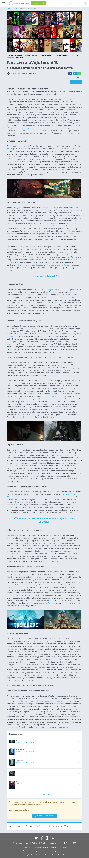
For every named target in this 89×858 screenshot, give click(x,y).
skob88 (63, 826)
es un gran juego (18, 128)
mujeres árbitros (38, 334)
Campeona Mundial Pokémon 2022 (61, 265)
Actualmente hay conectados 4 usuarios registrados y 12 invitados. (44, 847)
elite (47, 826)
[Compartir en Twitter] (75, 73)
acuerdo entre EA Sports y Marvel (54, 396)
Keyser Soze (54, 826)
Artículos (15, 9)
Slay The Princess (61, 455)
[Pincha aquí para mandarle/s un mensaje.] (67, 826)
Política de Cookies (39, 843)
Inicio (9, 9)
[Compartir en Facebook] (70, 73)
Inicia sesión (51, 816)
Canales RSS (71, 843)
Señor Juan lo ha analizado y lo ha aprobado (60, 297)
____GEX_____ (39, 826)
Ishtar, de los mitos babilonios (45, 226)
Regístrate (37, 816)
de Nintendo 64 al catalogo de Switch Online (39, 701)
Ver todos (43, 794)
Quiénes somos (56, 843)
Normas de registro (21, 843)
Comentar (76, 82)
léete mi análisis (45, 603)
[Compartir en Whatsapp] (79, 73)
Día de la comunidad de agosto (31, 265)
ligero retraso (55, 289)
